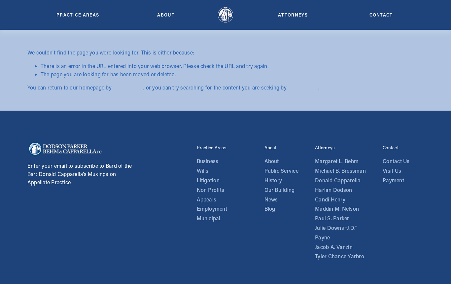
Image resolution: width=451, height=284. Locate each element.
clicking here (128, 87)
